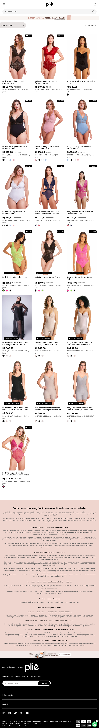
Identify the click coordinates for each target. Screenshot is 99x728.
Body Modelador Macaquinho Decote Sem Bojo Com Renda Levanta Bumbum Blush (48, 410)
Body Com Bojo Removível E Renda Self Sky (79, 147)
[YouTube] (27, 713)
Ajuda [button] (5, 704)
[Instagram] (4, 713)
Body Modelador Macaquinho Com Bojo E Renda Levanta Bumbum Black (15, 344)
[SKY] (10, 160)
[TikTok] (15, 713)
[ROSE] (14, 160)
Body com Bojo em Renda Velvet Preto (81, 82)
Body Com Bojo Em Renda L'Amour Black (13, 82)
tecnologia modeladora (80, 543)
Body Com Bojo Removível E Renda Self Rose (47, 147)
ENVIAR (44, 683)
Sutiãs (56, 602)
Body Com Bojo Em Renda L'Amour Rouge (46, 82)
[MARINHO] (36, 225)
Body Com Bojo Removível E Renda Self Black (14, 147)
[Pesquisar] (93, 11)
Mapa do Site (23, 726)
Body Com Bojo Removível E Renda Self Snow (14, 213)
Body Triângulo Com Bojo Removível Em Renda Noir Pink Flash (15, 475)
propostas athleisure (50, 575)
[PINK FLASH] (3, 486)
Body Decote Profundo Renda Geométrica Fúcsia (80, 213)
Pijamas (41, 602)
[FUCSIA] (39, 225)
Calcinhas (49, 602)
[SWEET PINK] (7, 290)
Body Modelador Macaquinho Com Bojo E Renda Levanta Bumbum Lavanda (79, 344)
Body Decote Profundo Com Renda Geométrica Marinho (47, 213)
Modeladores (63, 602)
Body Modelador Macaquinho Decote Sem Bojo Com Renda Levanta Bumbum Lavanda (80, 410)
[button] (3, 4)
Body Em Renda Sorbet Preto (47, 277)
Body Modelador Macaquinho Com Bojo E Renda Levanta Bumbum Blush (47, 344)
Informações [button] (8, 695)
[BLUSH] (10, 356)
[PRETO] (68, 94)
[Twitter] (21, 713)
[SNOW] (7, 160)
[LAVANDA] (7, 356)
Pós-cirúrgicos (74, 602)
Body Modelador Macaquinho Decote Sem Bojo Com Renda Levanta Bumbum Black (15, 409)
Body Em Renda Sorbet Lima (14, 277)
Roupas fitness (25, 602)
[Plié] (20, 667)
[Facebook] (9, 713)
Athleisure (34, 602)
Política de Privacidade (9, 726)
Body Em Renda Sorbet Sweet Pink (80, 278)
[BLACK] (3, 160)
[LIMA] (3, 290)
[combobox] (49, 11)
